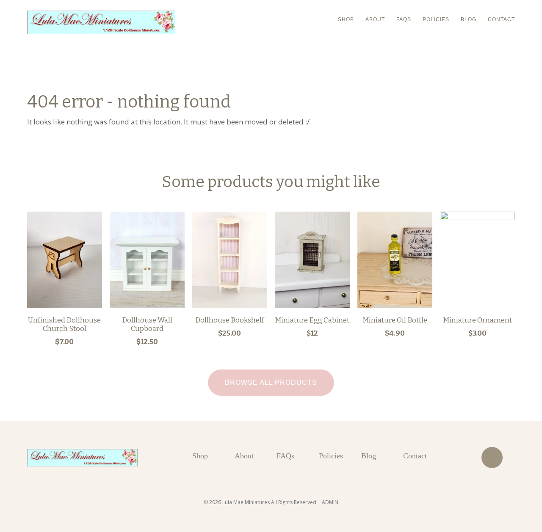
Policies (436, 19)
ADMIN (330, 502)
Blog (468, 19)
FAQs (403, 19)
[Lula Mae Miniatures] (101, 22)
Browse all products (271, 382)
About (375, 19)
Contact (501, 19)
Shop (346, 19)
